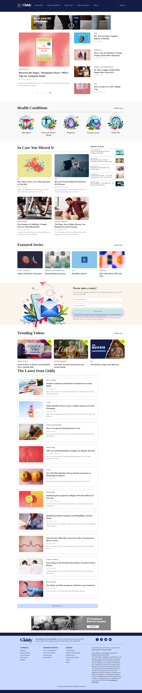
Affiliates (22, 659)
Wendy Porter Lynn (101, 58)
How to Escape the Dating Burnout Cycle (63, 428)
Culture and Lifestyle (72, 657)
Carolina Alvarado (54, 453)
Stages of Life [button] (68, 5)
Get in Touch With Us (49, 650)
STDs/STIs (102, 270)
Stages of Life (70, 655)
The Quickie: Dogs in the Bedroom (104, 364)
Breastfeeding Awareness (55, 273)
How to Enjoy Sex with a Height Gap (107, 88)
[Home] (27, 5)
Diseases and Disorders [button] (53, 5)
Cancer (48, 402)
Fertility (98, 50)
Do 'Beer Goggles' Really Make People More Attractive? (107, 71)
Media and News (22, 361)
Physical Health (22, 221)
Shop (67, 661)
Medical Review (25, 652)
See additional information (97, 319)
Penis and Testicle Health (95, 149)
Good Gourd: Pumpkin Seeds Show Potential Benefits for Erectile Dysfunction (43, 74)
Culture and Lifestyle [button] (83, 5)
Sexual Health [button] (38, 5)
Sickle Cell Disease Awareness (29, 273)
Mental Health (50, 447)
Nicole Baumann (24, 229)
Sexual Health (70, 650)
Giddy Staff (99, 41)
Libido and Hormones (104, 67)
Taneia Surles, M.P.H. (29, 79)
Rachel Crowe (52, 588)
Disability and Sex (79, 273)
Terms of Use (94, 316)
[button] (21, 49)
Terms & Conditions (49, 652)
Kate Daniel (52, 411)
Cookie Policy (47, 657)
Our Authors (24, 657)
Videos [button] (95, 5)
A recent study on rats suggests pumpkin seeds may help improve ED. (44, 83)
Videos (68, 659)
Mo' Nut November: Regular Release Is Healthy (106, 37)
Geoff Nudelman (62, 229)
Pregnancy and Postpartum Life (54, 270)
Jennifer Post (52, 388)
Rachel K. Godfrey (62, 186)
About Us (23, 650)
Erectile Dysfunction (29, 69)
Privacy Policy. (107, 649)
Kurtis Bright (99, 75)
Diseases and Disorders (73, 652)
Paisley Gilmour (100, 92)
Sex (95, 33)
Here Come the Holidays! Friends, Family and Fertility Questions (108, 54)
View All (118, 108)
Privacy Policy (102, 316)
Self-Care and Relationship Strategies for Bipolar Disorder (70, 450)
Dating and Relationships (54, 424)
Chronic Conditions (23, 270)
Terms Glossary (25, 655)
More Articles (56, 605)
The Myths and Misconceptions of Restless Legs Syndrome (70, 585)
